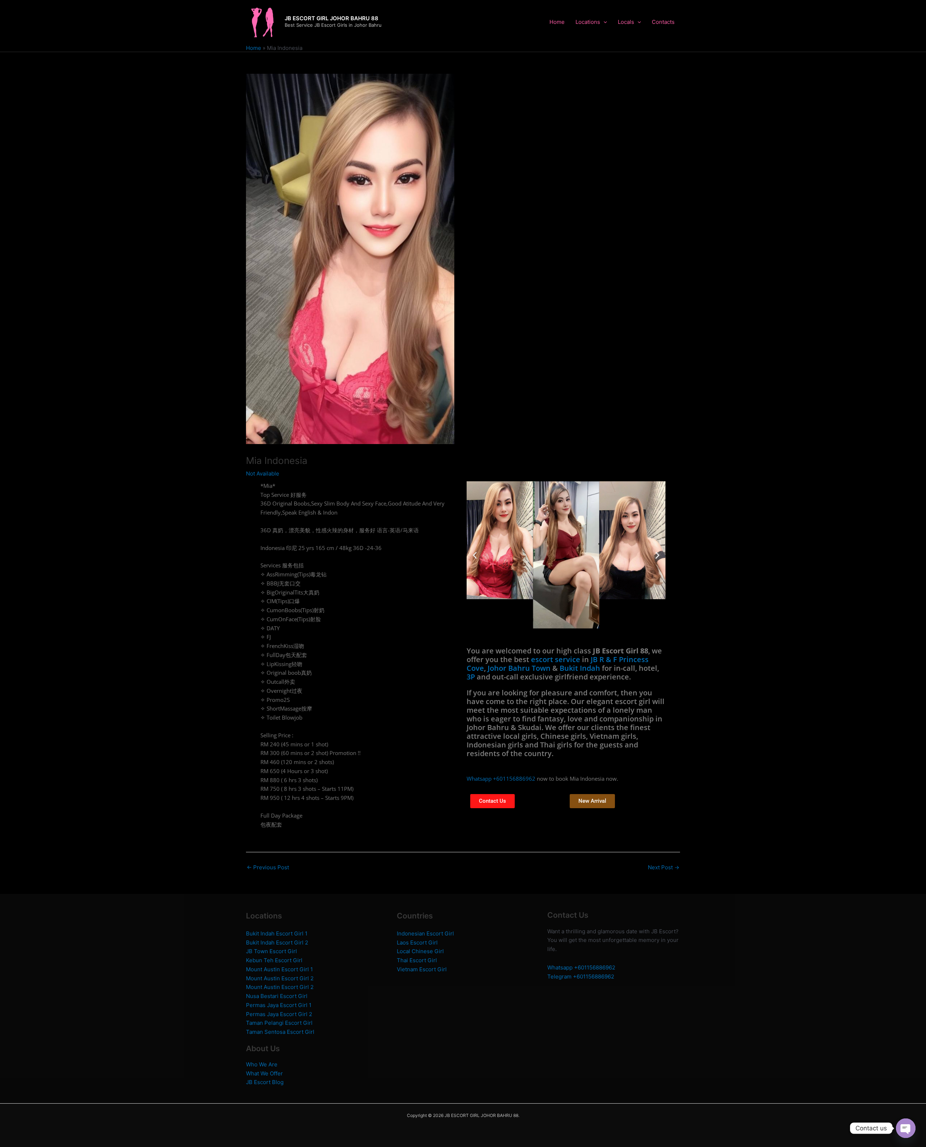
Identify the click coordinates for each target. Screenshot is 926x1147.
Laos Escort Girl (417, 942)
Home (557, 21)
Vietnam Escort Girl (422, 969)
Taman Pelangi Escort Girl (279, 1022)
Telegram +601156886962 (580, 976)
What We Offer (264, 1073)
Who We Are (261, 1064)
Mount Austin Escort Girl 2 (280, 978)
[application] (603, 22)
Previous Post (268, 867)
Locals (626, 21)
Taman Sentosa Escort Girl (280, 1031)
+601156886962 (594, 967)
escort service (555, 659)
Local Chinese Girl (420, 951)
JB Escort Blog (265, 1082)
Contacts (663, 21)
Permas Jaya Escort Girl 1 (278, 1005)
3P (471, 677)
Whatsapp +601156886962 (501, 778)
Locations (587, 21)
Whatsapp (560, 967)
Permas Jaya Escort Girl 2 (279, 1014)
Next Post (663, 867)
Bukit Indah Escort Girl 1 (276, 933)
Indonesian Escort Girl (425, 933)
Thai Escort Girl (417, 960)
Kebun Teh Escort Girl (274, 960)
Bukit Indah (580, 668)
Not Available (262, 473)
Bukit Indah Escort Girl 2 (277, 942)
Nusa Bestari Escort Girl (276, 996)
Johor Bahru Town (519, 668)
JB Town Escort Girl (271, 951)
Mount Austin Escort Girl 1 (279, 969)
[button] (474, 554)
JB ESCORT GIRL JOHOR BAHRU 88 (331, 18)
